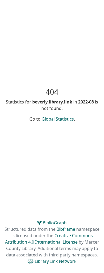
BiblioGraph (54, 223)
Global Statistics (58, 119)
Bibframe (66, 229)
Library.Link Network (55, 261)
